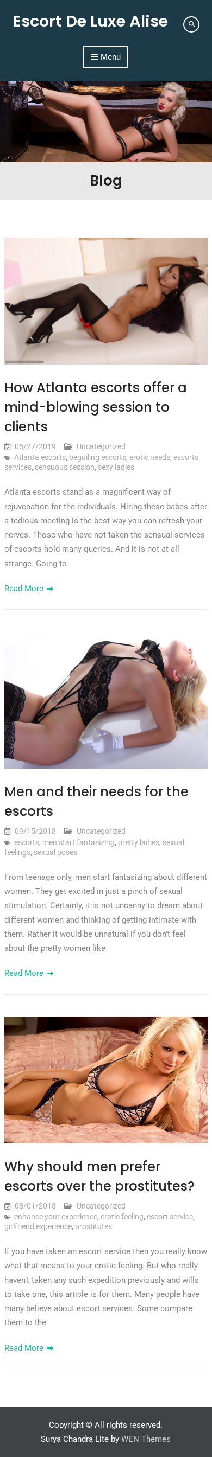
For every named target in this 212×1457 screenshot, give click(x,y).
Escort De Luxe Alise (90, 21)
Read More (23, 588)
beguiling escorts (97, 457)
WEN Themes (146, 1439)
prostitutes (93, 1226)
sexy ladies (116, 467)
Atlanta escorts (40, 457)
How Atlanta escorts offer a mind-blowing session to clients (95, 407)
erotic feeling (122, 1216)
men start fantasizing (78, 842)
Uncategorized (101, 446)
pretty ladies (138, 842)
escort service (170, 1216)
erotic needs (149, 457)
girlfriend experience (38, 1226)
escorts (26, 842)
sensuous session (65, 467)
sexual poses (55, 852)
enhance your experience (55, 1216)
